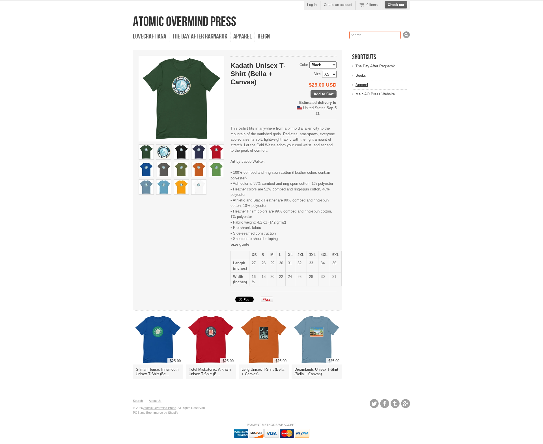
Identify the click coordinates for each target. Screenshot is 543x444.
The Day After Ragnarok (199, 36)
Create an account (338, 5)
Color (303, 65)
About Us (155, 400)
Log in (312, 5)
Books (360, 75)
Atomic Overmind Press (184, 22)
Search (138, 400)
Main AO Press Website (375, 94)
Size (317, 74)
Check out (396, 5)
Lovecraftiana (149, 36)
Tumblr (395, 403)
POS (136, 412)
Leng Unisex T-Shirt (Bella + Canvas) (263, 371)
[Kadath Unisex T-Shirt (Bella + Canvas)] (146, 152)
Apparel (242, 36)
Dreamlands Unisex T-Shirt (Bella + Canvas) (316, 371)
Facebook (384, 403)
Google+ (405, 403)
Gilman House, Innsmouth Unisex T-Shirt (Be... (157, 371)
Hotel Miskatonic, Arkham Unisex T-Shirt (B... (210, 371)
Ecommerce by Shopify (162, 412)
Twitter (374, 403)
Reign (264, 36)
